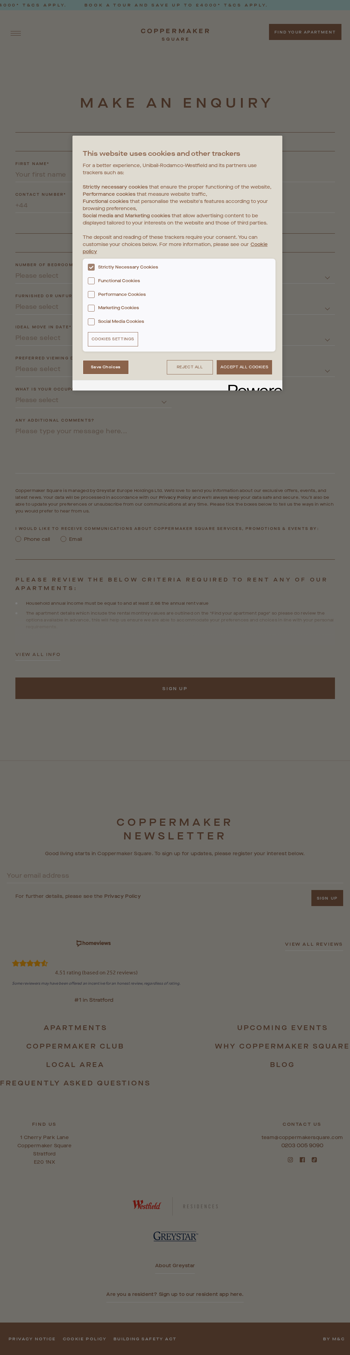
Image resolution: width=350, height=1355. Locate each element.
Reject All (190, 367)
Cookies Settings (113, 339)
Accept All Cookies (244, 367)
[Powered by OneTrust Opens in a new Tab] (253, 386)
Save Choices (106, 367)
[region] (177, 263)
